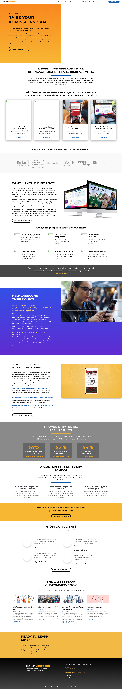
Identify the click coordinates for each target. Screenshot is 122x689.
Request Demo (114, 1)
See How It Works (23, 415)
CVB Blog (85, 1)
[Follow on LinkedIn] (73, 677)
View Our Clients (61, 570)
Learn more (18, 137)
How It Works (59, 1)
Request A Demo (22, 220)
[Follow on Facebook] (69, 677)
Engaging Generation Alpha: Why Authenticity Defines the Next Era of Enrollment (23, 607)
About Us (92, 1)
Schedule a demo (19, 49)
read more (16, 621)
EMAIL (66, 671)
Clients (67, 1)
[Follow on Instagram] (66, 677)
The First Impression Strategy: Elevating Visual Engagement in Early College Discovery (73, 607)
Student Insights (75, 1)
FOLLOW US (68, 675)
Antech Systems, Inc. (72, 686)
